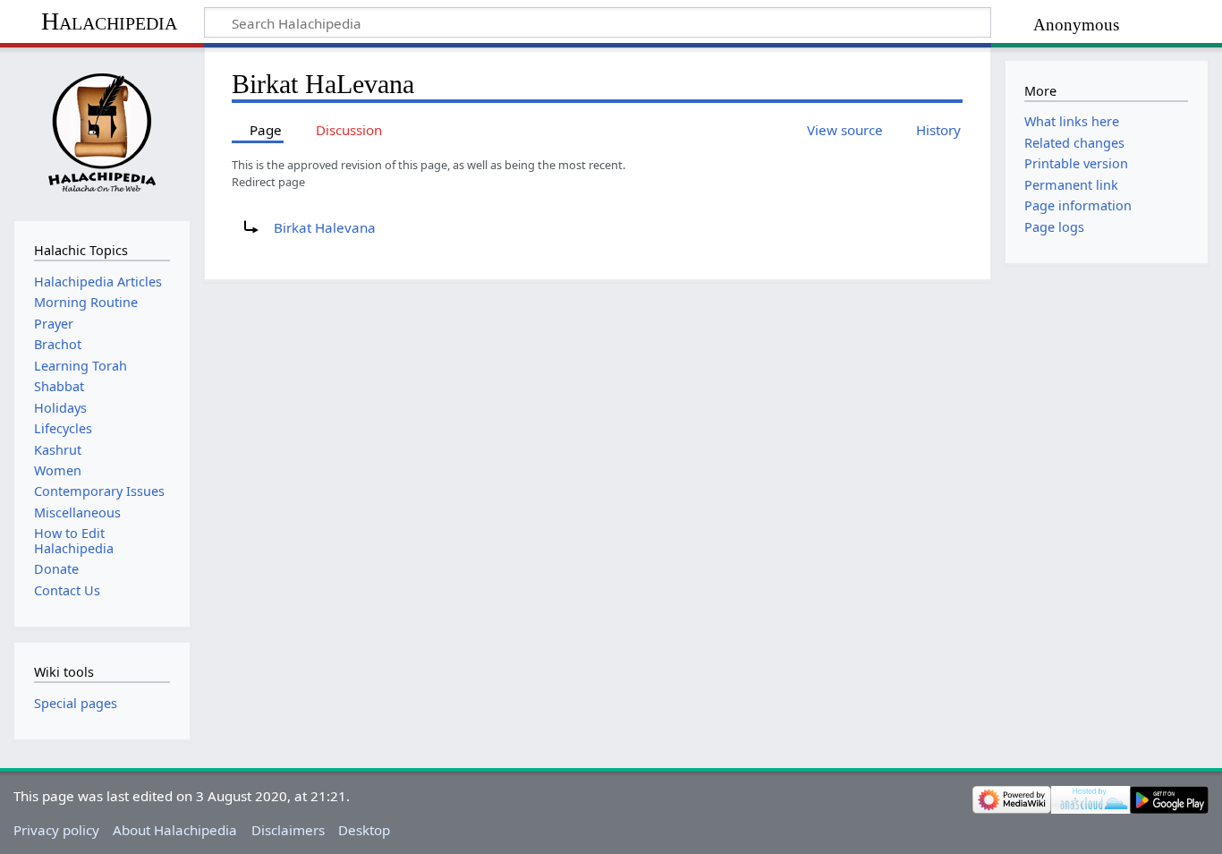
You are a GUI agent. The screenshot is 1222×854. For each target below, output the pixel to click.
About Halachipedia (175, 830)
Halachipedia (109, 21)
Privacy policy (56, 830)
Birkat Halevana (325, 227)
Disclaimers (288, 830)
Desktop (364, 830)
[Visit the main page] (101, 132)
